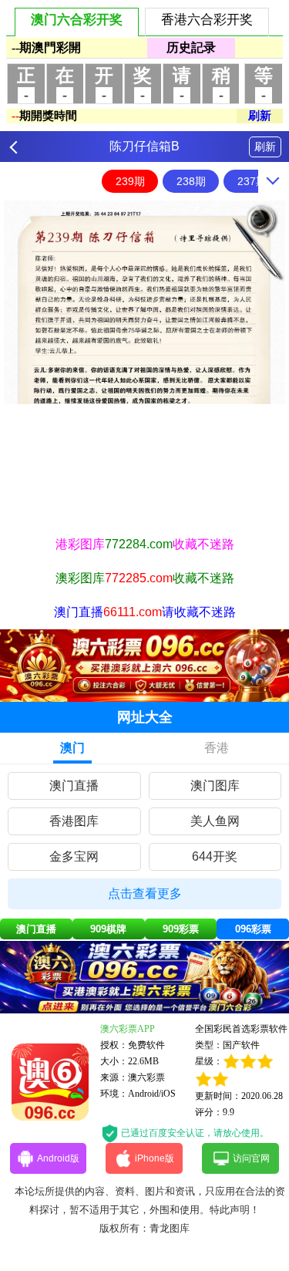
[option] (144, 302)
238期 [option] (191, 181)
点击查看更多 (145, 893)
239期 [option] (130, 181)
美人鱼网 (215, 821)
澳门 (72, 747)
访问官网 (251, 1158)
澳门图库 (215, 785)
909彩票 (181, 929)
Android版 (58, 1158)
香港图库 (74, 821)
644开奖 (214, 856)
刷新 (265, 146)
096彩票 (253, 929)
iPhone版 (154, 1158)
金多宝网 (74, 856)
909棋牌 (108, 929)
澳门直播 (74, 785)
